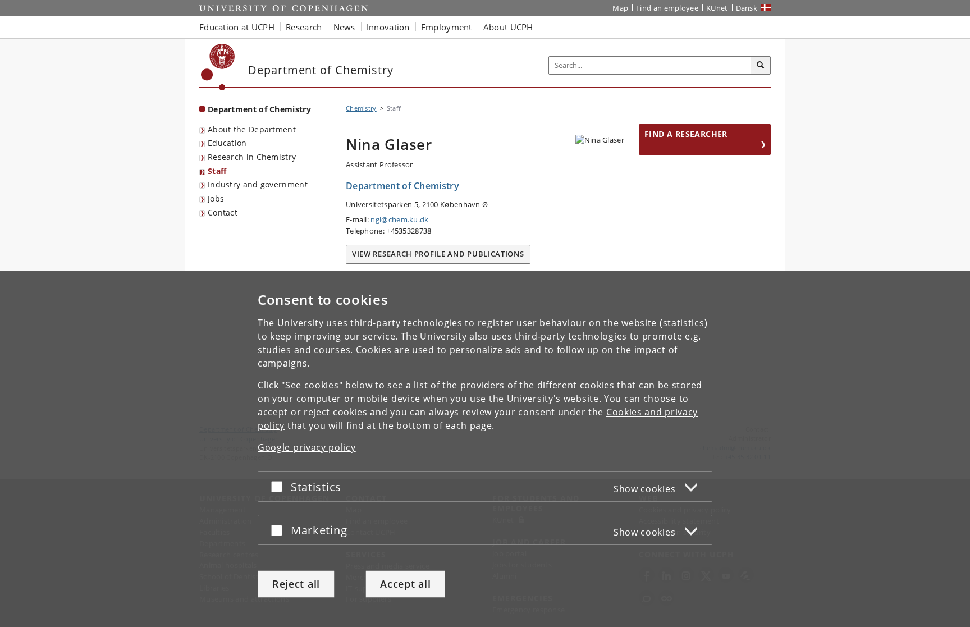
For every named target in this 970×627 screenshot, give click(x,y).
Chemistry (361, 108)
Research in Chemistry (252, 157)
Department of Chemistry (259, 109)
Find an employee (667, 8)
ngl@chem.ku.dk (399, 219)
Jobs (216, 198)
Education (227, 143)
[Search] (761, 65)
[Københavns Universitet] (218, 67)
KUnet (717, 8)
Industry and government (258, 184)
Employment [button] (446, 27)
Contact (222, 212)
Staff (217, 171)
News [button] (344, 27)
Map (620, 8)
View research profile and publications (438, 254)
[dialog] (485, 449)
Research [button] (304, 27)
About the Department (252, 129)
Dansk (747, 8)
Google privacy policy (307, 447)
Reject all (296, 584)
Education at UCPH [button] (236, 27)
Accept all (405, 584)
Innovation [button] (388, 27)
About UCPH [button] (508, 27)
